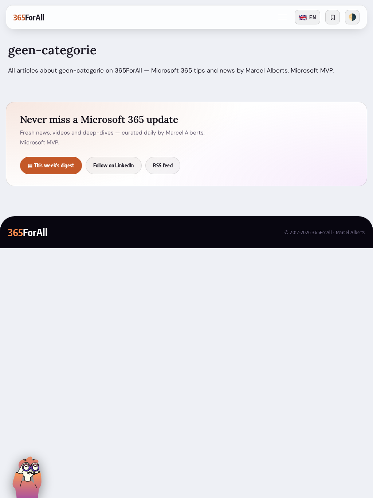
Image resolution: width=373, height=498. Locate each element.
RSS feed (163, 165)
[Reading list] (332, 17)
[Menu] (282, 17)
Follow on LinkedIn (113, 165)
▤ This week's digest (51, 165)
